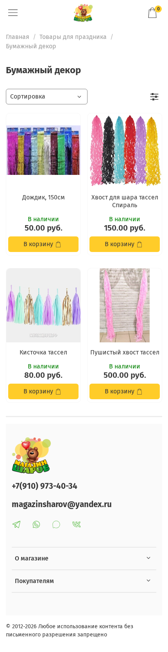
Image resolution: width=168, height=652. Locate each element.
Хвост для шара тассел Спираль (124, 201)
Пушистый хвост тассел (124, 352)
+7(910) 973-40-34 (44, 486)
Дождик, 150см (43, 197)
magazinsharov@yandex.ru (62, 504)
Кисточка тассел (43, 352)
